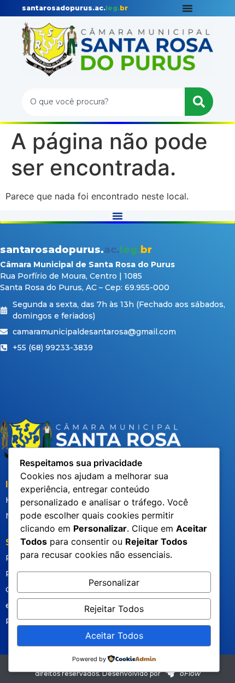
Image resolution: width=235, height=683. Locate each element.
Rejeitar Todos (114, 608)
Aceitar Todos (114, 635)
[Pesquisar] (199, 101)
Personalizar (114, 582)
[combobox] (103, 101)
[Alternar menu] (187, 8)
